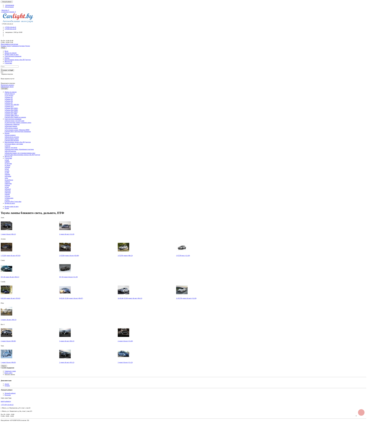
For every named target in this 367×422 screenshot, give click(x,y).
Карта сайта (8, 373)
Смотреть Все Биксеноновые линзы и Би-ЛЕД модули (22, 155)
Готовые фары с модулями (14, 144)
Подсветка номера (11, 128)
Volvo (7, 200)
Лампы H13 (9, 106)
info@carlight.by (6, 401)
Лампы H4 (9, 101)
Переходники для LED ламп (14, 121)
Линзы (7, 146)
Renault (8, 192)
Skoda (7, 194)
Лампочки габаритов (12, 124)
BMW (7, 162)
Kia (6, 178)
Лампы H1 (9, 97)
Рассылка (8, 395)
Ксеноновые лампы (12, 138)
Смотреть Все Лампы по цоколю (15, 117)
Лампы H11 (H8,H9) (12, 104)
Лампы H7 (9, 103)
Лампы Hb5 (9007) (11, 112)
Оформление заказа (7, 86)
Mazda (7, 182)
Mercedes (8, 183)
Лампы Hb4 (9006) (11, 110)
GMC (7, 172)
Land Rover (9, 180)
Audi (7, 160)
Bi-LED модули (10, 151)
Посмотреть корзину (7, 85)
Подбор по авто (10, 203)
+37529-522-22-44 (10, 29)
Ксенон (7, 58)
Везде (6, 51)
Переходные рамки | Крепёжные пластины (19, 149)
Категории (4, 88)
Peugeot (8, 189)
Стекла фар (8, 63)
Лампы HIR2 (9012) (12, 115)
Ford (7, 169)
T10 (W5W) (9, 95)
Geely (7, 171)
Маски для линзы (11, 147)
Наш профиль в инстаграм (9, 44)
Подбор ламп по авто (11, 54)
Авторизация (9, 5)
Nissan (7, 185)
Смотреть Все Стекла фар (13, 201)
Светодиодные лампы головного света (18, 122)
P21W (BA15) (10, 94)
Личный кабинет (10, 393)
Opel (7, 187)
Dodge (7, 167)
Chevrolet (8, 163)
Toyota (7, 196)
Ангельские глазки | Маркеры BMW (17, 130)
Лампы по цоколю (11, 53)
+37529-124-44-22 (10, 27)
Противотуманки (11, 126)
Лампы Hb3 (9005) (11, 108)
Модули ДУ (8, 61)
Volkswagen (9, 198)
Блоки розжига (10, 135)
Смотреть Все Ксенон (12, 140)
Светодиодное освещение (13, 56)
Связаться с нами (10, 371)
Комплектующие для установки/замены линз (20, 153)
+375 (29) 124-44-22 (7, 404)
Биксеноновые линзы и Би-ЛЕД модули (18, 59)
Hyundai (8, 176)
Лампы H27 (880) (11, 113)
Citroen (7, 165)
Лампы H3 (9, 99)
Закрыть (4, 366)
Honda (7, 174)
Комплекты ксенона (12, 137)
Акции (7, 384)
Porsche (8, 191)
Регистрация (9, 7)
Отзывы (7, 385)
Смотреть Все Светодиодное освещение (18, 131)
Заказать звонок (10, 374)
